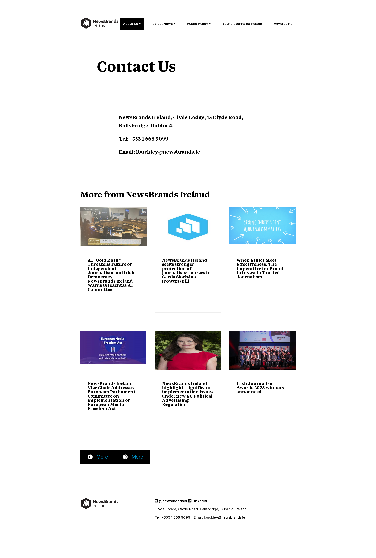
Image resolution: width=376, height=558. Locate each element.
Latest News (162, 24)
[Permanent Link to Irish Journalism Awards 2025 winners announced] (262, 350)
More (102, 457)
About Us (130, 24)
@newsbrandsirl (172, 501)
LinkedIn (199, 501)
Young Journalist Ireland (242, 24)
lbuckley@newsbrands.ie (168, 151)
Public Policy (197, 24)
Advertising (283, 24)
